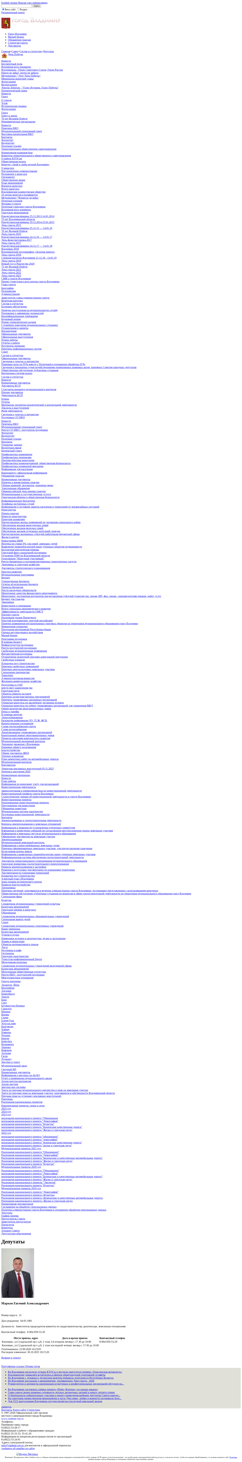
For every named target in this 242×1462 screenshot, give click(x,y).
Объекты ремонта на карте (16, 693)
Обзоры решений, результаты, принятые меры (27, 485)
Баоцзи (5, 1038)
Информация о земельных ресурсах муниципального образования (38, 833)
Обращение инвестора (14, 808)
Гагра (4, 1056)
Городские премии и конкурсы (18, 909)
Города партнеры (11, 981)
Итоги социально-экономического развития (26, 608)
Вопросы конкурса (11, 186)
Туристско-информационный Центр (21, 959)
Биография (7, 288)
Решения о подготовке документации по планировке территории (38, 869)
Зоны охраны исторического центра (21, 881)
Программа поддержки (14, 639)
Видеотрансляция (11, 447)
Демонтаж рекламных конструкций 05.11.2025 (27, 768)
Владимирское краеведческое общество (23, 191)
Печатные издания (11, 200)
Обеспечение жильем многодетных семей (24, 525)
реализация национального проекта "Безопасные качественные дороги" (41, 1127)
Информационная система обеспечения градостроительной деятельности (42, 857)
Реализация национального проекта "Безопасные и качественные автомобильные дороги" (52, 1158)
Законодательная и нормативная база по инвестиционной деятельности (41, 790)
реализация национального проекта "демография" (29, 1139)
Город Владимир (17, 33)
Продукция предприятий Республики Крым (26, 629)
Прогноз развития (11, 571)
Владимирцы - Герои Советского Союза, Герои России (32, 69)
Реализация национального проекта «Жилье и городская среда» (37, 1201)
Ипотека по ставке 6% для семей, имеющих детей (29, 543)
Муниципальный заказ (14, 1065)
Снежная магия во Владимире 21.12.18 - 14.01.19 (28, 257)
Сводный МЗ (8, 1069)
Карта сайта (19, 1409)
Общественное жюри (13, 180)
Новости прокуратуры (14, 516)
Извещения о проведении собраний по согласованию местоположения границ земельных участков (57, 830)
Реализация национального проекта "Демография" (29, 1155)
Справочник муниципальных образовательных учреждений (35, 916)
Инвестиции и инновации (16, 605)
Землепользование (11, 839)
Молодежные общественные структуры (23, 971)
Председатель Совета (13, 1218)
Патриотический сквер (14, 90)
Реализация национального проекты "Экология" (28, 1182)
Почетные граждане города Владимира (23, 206)
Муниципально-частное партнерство (22, 811)
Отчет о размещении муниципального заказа (26, 1078)
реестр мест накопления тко (16, 687)
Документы (14, 45)
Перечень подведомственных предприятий (25, 696)
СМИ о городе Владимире (16, 278)
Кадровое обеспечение (14, 306)
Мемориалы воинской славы (17, 78)
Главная (5, 51)
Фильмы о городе (11, 203)
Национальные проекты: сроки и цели (23, 1105)
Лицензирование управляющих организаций (26, 732)
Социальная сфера (11, 896)
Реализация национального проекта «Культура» (28, 1195)
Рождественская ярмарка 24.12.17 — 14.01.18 (26, 246)
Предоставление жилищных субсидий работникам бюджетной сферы (40, 534)
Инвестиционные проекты (16, 799)
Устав (4, 103)
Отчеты (5, 401)
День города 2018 (11, 254)
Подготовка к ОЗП (12, 684)
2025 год (6, 1108)
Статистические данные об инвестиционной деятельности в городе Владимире (46, 796)
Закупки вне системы (13, 1087)
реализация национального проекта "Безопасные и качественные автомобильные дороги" (52, 1176)
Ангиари (6, 990)
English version (9, 2)
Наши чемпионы (10, 928)
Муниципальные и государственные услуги (26, 494)
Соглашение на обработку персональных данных (29, 1206)
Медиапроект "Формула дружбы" (20, 197)
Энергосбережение (12, 717)
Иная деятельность (11, 410)
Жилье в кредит (10, 537)
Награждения (8, 331)
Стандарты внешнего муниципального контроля (28, 389)
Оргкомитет (8, 177)
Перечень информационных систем (21, 348)
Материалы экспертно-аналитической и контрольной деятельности (39, 404)
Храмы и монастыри (13, 941)
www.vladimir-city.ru (12, 1418)
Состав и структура (30, 51)
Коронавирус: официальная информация (24, 472)
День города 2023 (11, 275)
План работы (8, 781)
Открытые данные (11, 444)
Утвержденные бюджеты (15, 581)
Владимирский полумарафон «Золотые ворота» (28, 251)
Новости (6, 61)
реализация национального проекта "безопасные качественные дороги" (41, 1142)
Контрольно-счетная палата (16, 373)
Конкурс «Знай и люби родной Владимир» (25, 164)
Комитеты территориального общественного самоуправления (36, 155)
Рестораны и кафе (11, 950)
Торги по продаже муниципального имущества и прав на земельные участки (44, 1090)
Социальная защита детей (15, 919)
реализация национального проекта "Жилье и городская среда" (37, 1130)
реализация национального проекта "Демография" (29, 1121)
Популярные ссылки (13, 1366)
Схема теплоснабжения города (18, 726)
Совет (15, 51)
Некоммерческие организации (18, 121)
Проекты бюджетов (12, 587)
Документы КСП (11, 385)
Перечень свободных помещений (20, 666)
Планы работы (9, 340)
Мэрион (5, 1011)
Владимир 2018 (10, 248)
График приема (9, 1215)
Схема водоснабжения (14, 729)
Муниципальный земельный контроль (22, 842)
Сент (4, 1002)
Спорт (4, 922)
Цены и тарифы (10, 711)
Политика (233, 1457)
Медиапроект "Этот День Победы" (21, 75)
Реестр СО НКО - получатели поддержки (24, 430)
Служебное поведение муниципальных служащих (29, 325)
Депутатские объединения (16, 1233)
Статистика (33, 1409)
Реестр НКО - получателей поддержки (23, 974)
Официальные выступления (17, 337)
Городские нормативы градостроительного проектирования (35, 863)
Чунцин (5, 1035)
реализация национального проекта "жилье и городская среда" (36, 1145)
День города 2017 (11, 243)
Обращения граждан (19, 39)
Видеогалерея (9, 84)
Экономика (7, 602)
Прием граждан (10, 513)
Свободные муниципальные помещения (24, 650)
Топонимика (8, 887)
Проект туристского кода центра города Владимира (30, 281)
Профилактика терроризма (16, 457)
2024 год (6, 1111)
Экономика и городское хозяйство (20, 564)
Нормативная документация (17, 1203)
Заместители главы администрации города (25, 297)
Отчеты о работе (10, 342)
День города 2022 (11, 272)
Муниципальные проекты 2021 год (21, 1148)
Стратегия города (18, 42)
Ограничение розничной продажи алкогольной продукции (34, 656)
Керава (5, 1014)
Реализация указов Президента (18, 617)
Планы (5, 399)
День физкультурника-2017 (16, 240)
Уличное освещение (12, 756)
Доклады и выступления (15, 407)
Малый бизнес (16, 36)
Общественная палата (13, 161)
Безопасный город (11, 450)
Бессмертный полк (11, 63)
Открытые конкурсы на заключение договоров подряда (32, 702)
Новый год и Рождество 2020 (17, 263)
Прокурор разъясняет (13, 519)
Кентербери (7, 987)
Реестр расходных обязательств (18, 590)
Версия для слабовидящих (33, 2)
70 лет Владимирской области (18, 219)
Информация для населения (17, 469)
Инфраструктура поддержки (17, 645)
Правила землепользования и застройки (23, 866)
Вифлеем (6, 1050)
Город (4, 96)
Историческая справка (14, 106)
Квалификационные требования (19, 316)
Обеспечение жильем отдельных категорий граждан (30, 531)
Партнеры (7, 1099)
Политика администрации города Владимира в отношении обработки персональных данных (53, 1209)
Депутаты (48, 51)
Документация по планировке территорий (25, 872)
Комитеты (7, 1227)
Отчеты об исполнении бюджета (19, 584)
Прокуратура (8, 509)
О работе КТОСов (11, 158)
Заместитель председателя (16, 1221)
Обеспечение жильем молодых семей (22, 528)
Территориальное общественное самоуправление (28, 149)
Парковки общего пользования (18, 747)
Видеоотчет (7, 143)
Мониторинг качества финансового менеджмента (29, 593)
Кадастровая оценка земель (16, 851)
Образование (8, 912)
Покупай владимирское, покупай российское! (27, 620)
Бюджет (5, 577)
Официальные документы (16, 334)
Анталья (6, 1053)
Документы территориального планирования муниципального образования (44, 861)
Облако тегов (32, 1366)
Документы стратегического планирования (25, 568)
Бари (4, 999)
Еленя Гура (7, 1020)
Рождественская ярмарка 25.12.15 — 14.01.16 (26, 228)
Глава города (8, 284)
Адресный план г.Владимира (17, 878)
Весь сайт (10, 9)
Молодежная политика (14, 962)
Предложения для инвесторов (18, 805)
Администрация (10, 294)
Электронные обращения (15, 488)
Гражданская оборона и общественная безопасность (30, 497)
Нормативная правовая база (17, 152)
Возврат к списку (11, 1357)
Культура (6, 900)
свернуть (6, 1406)
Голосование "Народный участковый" (22, 558)
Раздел (23, 9)
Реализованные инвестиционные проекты (25, 802)
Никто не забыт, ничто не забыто (20, 72)
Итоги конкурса (10, 188)
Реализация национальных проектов (21, 1102)
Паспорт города (10, 614)
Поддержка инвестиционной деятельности (25, 814)
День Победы (15, 54)
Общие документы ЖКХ (15, 753)
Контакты (6, 137)
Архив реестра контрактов (16, 1081)
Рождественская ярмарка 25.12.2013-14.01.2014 (27, 216)
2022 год (6, 1133)
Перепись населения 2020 (15, 771)
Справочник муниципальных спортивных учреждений (32, 925)
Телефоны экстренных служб (17, 503)
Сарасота (6, 1008)
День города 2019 (11, 260)
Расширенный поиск (13, 12)
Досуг (4, 947)
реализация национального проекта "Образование (29, 1118)
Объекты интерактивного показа (19, 944)
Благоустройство (10, 750)
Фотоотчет (7, 140)
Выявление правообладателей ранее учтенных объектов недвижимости (41, 546)
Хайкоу (5, 1029)
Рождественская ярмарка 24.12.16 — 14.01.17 (26, 237)
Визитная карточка (12, 300)
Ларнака (6, 1047)
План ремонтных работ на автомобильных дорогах (30, 759)
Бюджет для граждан (13, 599)
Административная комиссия (17, 678)
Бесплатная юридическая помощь (20, 549)
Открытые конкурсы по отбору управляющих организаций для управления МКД (47, 705)
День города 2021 (11, 269)
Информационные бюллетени (18, 500)
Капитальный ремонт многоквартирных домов (27, 735)
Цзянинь (6, 1032)
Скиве (4, 1017)
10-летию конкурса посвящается (19, 194)
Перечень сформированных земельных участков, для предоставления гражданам (46, 848)
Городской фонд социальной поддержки (24, 552)
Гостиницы (7, 953)
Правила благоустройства (15, 884)
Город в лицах (9, 115)
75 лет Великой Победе (14, 266)
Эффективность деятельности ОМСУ (22, 611)
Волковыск (7, 1044)
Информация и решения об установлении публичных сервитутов (38, 827)
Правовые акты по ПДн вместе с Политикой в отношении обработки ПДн (43, 364)
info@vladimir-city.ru (12, 1445)
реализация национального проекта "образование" (29, 1136)
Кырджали (7, 1026)
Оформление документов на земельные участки (28, 836)
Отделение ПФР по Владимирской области (25, 555)
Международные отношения (17, 977)
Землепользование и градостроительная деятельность (31, 820)
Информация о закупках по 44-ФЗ (20, 1075)
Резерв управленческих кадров (18, 322)
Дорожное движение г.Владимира (20, 744)
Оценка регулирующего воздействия (22, 632)
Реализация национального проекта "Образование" (30, 1152)
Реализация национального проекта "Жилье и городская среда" (37, 1161)
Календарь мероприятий (15, 906)
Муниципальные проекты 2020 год (21, 1167)
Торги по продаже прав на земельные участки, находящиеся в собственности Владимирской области (58, 1093)
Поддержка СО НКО (13, 417)
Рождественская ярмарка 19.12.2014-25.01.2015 (27, 222)
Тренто (5, 996)
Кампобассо (8, 993)
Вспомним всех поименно (16, 66)
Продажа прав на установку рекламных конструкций (31, 1096)
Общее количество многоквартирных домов (26, 708)
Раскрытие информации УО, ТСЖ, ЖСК (24, 720)
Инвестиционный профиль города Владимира (27, 793)
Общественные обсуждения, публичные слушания (29, 370)
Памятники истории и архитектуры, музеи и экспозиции (33, 938)
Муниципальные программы (17, 574)
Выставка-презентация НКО (17, 134)
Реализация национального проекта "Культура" (28, 1164)
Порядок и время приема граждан (20, 482)
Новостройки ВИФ (12, 540)
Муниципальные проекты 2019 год (21, 1188)
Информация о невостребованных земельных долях (30, 845)
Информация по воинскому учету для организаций (30, 784)
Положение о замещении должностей (22, 313)
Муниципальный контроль (16, 762)
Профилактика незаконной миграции (22, 466)
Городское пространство (15, 956)
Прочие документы (12, 392)
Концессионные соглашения (17, 723)
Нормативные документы (15, 382)
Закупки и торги (10, 1062)
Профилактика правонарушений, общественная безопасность (36, 463)
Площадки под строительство (18, 663)
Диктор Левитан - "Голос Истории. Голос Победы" (30, 87)
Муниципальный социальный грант (21, 131)
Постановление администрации (19, 171)
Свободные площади (13, 659)
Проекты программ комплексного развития (25, 738)
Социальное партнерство (15, 672)
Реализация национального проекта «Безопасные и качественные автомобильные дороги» (52, 1198)
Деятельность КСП (12, 395)
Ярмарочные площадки (14, 626)
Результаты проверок (13, 345)
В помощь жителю (11, 714)
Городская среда (10, 690)
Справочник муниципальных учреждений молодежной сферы (36, 965)
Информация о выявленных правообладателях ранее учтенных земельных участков (48, 854)
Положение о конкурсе (14, 174)
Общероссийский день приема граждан (23, 491)
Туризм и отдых (10, 934)
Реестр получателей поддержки (19, 647)
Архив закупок (9, 1084)
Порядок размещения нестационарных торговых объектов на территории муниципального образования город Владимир (69, 623)
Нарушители (8, 765)
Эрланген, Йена (10, 985)
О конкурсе (7, 168)
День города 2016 (11, 234)
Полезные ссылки (11, 146)
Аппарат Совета (10, 1230)
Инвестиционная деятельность (18, 787)
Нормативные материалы (15, 775)
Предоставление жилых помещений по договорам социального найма (41, 522)
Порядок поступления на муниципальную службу (29, 310)
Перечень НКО (9, 128)
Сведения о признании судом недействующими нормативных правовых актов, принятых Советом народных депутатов (68, 367)
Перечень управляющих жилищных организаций (29, 699)
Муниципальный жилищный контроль (23, 741)
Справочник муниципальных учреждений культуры (30, 903)
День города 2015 (11, 225)
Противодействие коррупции (17, 460)
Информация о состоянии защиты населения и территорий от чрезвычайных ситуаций (50, 506)
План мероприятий (12, 183)
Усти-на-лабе (8, 1023)
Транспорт (7, 675)
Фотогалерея (8, 81)
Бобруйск (6, 1041)
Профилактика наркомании (16, 454)
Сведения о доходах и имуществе (20, 361)
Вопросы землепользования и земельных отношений (31, 824)
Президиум (7, 1224)
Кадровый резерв (11, 319)
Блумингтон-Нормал (13, 1005)
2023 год (6, 1114)
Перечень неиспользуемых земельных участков (28, 669)
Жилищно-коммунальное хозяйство (21, 681)
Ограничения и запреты (14, 328)
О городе (6, 100)
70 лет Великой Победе (14, 118)
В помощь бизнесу (11, 642)
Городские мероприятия (14, 212)
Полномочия (8, 291)
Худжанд (6, 1059)
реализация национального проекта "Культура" (27, 1124)
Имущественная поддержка (16, 653)
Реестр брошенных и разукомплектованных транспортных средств (39, 561)
